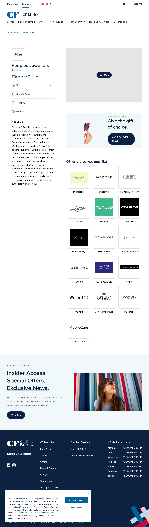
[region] (48, 506)
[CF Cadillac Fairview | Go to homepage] (13, 15)
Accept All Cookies (76, 500)
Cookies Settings (76, 507)
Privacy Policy (22, 518)
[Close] (88, 493)
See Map (104, 75)
